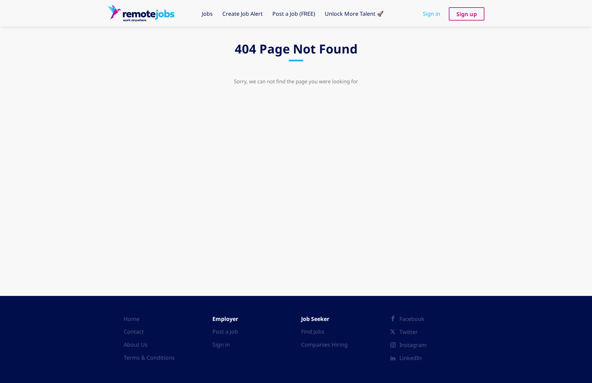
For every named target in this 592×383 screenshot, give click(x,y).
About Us (136, 344)
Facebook (411, 319)
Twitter (408, 332)
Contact (134, 331)
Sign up (466, 14)
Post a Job (225, 331)
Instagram (413, 345)
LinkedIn (410, 358)
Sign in (431, 13)
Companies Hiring (324, 344)
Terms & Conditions (149, 357)
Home (131, 319)
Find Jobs (312, 331)
